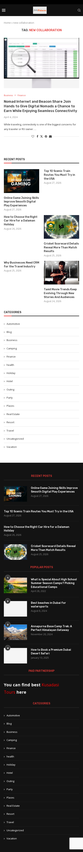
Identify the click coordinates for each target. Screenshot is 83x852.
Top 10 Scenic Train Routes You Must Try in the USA (59, 174)
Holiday (11, 373)
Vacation (12, 447)
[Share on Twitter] (41, 136)
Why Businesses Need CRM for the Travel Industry (21, 264)
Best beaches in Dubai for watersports (48, 604)
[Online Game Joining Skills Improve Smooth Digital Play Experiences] (21, 181)
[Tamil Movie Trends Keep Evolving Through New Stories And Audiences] (61, 272)
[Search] (79, 10)
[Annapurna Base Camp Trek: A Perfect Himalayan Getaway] (15, 632)
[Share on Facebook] (37, 136)
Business (12, 340)
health (10, 365)
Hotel (10, 381)
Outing (10, 389)
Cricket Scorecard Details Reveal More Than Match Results (61, 247)
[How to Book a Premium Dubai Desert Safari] (15, 655)
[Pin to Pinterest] (46, 136)
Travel (10, 430)
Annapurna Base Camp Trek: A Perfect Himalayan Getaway (51, 628)
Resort (10, 422)
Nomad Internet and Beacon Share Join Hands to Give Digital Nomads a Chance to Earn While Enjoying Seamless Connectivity (40, 106)
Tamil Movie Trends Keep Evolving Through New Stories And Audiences (60, 293)
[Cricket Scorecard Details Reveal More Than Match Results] (61, 227)
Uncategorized (15, 438)
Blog (9, 332)
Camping (12, 348)
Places (10, 405)
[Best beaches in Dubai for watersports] (15, 609)
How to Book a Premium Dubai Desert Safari (51, 651)
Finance (11, 356)
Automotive (13, 324)
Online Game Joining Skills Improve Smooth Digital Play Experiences (21, 201)
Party (10, 397)
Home (7, 22)
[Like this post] (32, 136)
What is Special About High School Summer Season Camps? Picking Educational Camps (54, 583)
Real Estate (13, 414)
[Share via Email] (50, 136)
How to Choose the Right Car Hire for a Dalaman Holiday (20, 220)
